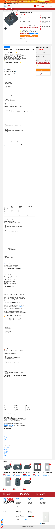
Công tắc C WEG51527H (26, 487)
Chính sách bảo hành (18, 511)
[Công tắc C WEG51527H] (27, 481)
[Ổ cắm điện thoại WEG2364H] (17, 481)
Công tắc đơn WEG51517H (27, 472)
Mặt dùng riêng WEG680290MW (47, 472)
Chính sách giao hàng (18, 512)
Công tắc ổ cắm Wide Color (16, 10)
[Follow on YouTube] (33, 516)
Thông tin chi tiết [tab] (7, 47)
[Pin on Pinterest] (25, 41)
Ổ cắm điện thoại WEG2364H (17, 487)
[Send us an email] (30, 516)
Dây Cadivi (5, 449)
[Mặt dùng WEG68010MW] (7, 481)
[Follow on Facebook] (28, 516)
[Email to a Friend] (23, 41)
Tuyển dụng (50, 3)
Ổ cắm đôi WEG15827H (6, 472)
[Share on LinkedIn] (26, 41)
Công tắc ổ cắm (9, 10)
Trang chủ (4, 10)
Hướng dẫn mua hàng (6, 515)
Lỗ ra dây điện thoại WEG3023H (17, 472)
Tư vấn (47, 3)
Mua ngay (34, 33)
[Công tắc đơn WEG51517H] (27, 467)
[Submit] (35, 6)
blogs (44, 3)
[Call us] (31, 516)
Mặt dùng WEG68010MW (6, 487)
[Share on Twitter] (22, 41)
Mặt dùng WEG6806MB (36, 472)
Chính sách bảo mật (18, 515)
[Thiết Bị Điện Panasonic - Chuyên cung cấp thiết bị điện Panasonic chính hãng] (8, 5)
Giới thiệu (41, 3)
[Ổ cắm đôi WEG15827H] (7, 467)
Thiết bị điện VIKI (6, 447)
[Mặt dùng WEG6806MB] (37, 467)
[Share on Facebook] (20, 41)
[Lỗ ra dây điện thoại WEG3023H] (17, 467)
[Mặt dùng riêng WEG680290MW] (47, 467)
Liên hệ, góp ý (5, 512)
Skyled (5, 453)
